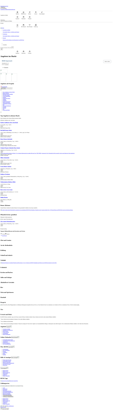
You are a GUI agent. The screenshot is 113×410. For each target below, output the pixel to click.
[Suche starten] (12, 47)
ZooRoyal (5, 374)
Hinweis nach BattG (6, 393)
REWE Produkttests (6, 334)
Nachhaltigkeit (5, 349)
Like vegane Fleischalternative (7, 221)
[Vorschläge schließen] (1, 49)
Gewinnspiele (5, 333)
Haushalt (4, 106)
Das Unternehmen (6, 350)
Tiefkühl (4, 99)
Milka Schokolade (4, 157)
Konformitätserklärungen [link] (7, 395)
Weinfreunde (5, 373)
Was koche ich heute (6, 364)
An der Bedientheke (6, 96)
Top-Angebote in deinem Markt (9, 92)
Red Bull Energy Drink (6, 130)
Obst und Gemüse (6, 95)
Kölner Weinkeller (6, 375)
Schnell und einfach (6, 98)
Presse (4, 353)
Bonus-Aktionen (6, 93)
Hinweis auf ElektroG (7, 394)
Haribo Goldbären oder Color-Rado (9, 122)
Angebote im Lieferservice (8, 330)
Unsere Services (6, 332)
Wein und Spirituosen (7, 105)
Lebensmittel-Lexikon (7, 360)
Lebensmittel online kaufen (8, 339)
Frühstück (5, 100)
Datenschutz (5, 388)
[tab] (3, 88)
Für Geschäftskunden (7, 343)
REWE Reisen (5, 370)
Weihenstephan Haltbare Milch (7, 182)
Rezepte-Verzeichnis (6, 362)
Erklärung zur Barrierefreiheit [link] (8, 396)
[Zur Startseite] (4, 2)
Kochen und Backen (6, 101)
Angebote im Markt (6, 329)
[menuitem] (17, 13)
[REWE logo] (2, 28)
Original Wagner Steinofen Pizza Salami (10, 148)
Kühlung (4, 97)
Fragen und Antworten (7, 359)
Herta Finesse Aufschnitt (6, 139)
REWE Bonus (5, 331)
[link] (58, 31)
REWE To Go (5, 371)
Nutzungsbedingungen (7, 391)
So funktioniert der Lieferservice (9, 340)
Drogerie (4, 107)
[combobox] (5, 47)
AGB (4, 387)
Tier (3, 109)
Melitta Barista (4, 197)
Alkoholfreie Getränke (7, 103)
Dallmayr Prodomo (5, 174)
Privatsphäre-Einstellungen (8, 392)
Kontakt (4, 354)
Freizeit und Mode (6, 110)
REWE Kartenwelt (6, 372)
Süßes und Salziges (6, 102)
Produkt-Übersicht (6, 342)
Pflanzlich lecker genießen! (8, 94)
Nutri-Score (5, 365)
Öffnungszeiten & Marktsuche (8, 363)
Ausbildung (5, 352)
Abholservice (5, 341)
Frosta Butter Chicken (5, 166)
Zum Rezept (4, 235)
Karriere (4, 351)
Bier (3, 104)
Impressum (5, 389)
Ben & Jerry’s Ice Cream (6, 189)
